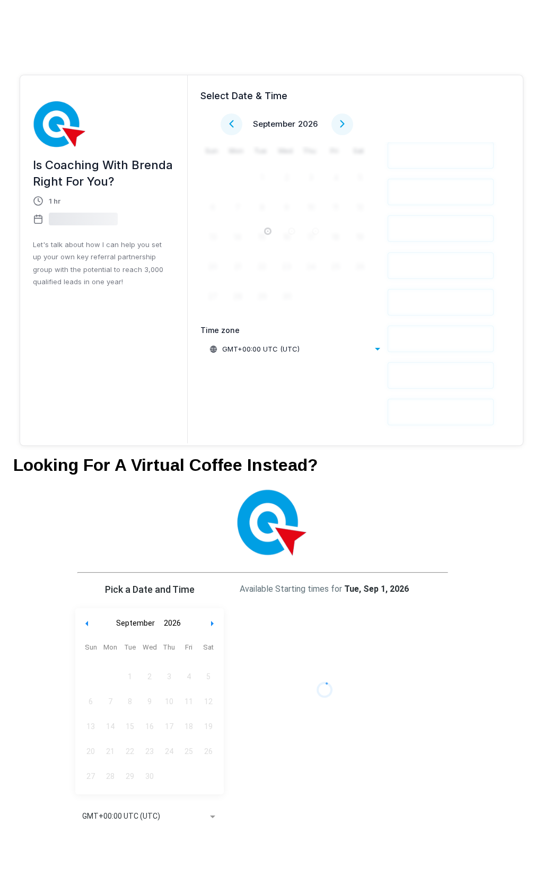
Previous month (87, 623)
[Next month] (342, 124)
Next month (213, 623)
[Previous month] (231, 124)
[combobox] (294, 349)
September (274, 124)
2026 (308, 124)
